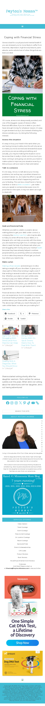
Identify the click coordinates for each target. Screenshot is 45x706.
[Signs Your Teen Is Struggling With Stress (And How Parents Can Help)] (10, 329)
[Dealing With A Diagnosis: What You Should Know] (10, 355)
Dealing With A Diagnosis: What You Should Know (9, 363)
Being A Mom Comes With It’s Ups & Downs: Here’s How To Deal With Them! (28, 340)
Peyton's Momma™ (22, 12)
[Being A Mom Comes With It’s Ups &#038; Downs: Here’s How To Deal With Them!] (29, 329)
